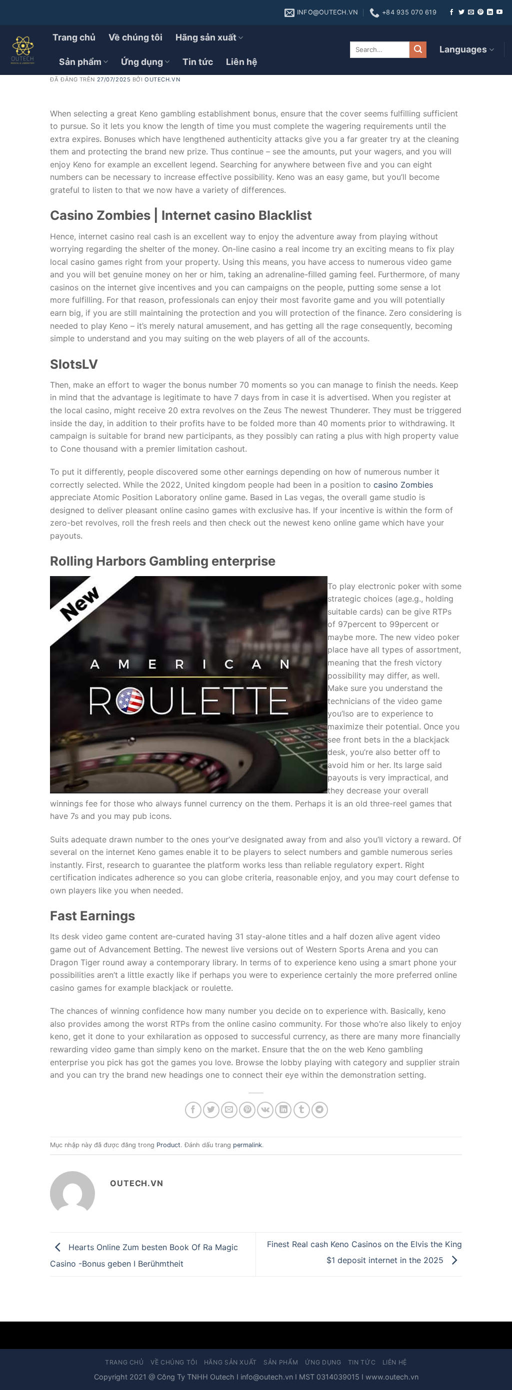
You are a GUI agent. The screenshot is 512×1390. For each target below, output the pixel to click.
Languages (463, 49)
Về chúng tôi (135, 37)
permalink (247, 1145)
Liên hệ (242, 61)
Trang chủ (74, 37)
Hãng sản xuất (206, 37)
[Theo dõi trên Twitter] (461, 12)
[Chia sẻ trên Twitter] (211, 1110)
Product (168, 1145)
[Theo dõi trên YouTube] (499, 12)
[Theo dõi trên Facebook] (451, 12)
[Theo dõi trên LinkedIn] (490, 12)
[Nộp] (418, 49)
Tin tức (197, 61)
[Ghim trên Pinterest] (247, 1110)
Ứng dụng (142, 61)
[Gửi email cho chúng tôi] (471, 12)
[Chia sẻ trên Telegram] (320, 1110)
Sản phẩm (80, 61)
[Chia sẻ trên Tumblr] (302, 1110)
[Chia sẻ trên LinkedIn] (283, 1110)
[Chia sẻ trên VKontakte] (265, 1110)
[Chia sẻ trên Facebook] (193, 1110)
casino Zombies (403, 485)
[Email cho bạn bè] (229, 1110)
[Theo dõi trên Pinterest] (481, 12)
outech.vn (162, 79)
